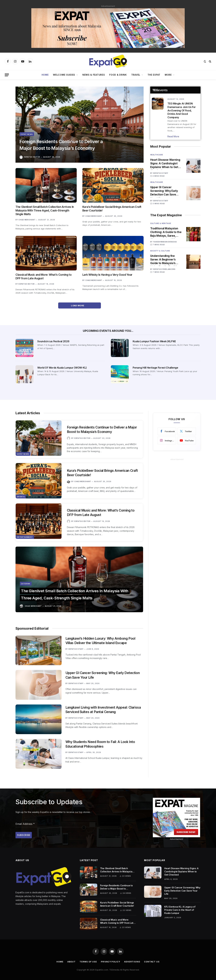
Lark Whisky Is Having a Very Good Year (107, 274)
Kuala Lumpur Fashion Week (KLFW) (154, 341)
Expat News (27, 134)
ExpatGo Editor (32, 157)
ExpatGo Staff (160, 173)
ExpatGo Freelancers (164, 269)
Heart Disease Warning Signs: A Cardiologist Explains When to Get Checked (165, 163)
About (71, 961)
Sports (21, 497)
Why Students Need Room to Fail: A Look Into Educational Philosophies (100, 744)
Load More (78, 305)
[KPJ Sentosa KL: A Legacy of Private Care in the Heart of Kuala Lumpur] (152, 911)
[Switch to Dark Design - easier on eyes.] (205, 61)
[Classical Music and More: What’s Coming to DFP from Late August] (46, 253)
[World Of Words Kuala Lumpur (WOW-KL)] (24, 374)
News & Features (93, 74)
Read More (173, 136)
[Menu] (7, 74)
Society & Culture (160, 251)
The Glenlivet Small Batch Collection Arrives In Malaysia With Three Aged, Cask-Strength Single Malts (44, 210)
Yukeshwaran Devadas (165, 242)
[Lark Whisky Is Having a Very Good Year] (113, 253)
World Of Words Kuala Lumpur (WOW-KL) (62, 367)
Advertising (132, 961)
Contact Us (152, 961)
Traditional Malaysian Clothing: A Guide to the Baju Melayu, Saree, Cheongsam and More (166, 232)
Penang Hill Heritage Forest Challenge (155, 367)
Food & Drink (118, 74)
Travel (135, 74)
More (168, 74)
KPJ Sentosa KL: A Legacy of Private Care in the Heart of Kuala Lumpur (179, 909)
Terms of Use (88, 961)
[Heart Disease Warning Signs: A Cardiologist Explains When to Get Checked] (193, 166)
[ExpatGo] (108, 61)
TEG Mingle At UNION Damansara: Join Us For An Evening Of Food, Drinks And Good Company (181, 110)
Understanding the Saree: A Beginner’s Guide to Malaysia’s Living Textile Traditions (166, 259)
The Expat (154, 74)
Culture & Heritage (160, 223)
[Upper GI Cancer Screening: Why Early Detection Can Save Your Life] (193, 193)
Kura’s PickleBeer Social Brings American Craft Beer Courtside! (111, 208)
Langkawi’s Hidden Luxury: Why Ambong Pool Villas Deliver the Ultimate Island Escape (100, 640)
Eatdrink (25, 584)
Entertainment (25, 537)
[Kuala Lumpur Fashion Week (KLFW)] (120, 348)
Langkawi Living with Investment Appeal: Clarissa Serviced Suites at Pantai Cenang (103, 709)
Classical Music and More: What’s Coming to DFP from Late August (43, 276)
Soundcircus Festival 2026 (53, 341)
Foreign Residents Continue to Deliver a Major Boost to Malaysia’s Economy (61, 145)
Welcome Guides (64, 74)
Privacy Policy (110, 961)
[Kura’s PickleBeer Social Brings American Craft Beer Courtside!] (113, 185)
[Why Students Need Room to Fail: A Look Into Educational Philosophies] (38, 754)
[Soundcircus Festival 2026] (24, 348)
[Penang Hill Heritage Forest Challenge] (120, 374)
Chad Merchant (27, 220)
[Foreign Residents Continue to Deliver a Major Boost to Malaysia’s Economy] (79, 125)
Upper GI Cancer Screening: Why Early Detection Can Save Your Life (164, 191)
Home (45, 74)
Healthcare (156, 155)
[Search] (209, 61)
